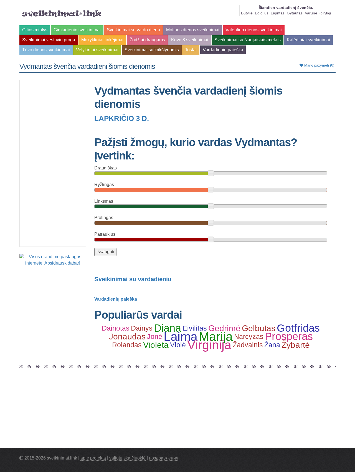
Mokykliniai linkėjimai (102, 39)
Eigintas (278, 13)
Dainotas (116, 328)
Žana (272, 345)
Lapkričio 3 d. (121, 118)
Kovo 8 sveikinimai (189, 39)
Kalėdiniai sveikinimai (308, 39)
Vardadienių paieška (223, 49)
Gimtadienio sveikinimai (77, 29)
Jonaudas (127, 337)
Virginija (209, 345)
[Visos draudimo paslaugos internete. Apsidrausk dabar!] (52, 259)
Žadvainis (248, 345)
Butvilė (247, 13)
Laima (180, 337)
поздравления (163, 458)
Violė (178, 345)
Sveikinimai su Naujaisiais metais (247, 39)
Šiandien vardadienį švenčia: (285, 7)
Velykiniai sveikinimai (97, 49)
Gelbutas (258, 328)
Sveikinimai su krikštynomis (152, 49)
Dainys (142, 328)
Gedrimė (224, 328)
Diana (167, 328)
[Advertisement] (53, 163)
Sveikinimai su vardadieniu (132, 279)
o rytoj (325, 13)
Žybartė (296, 345)
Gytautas (295, 13)
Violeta (156, 345)
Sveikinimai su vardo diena (133, 29)
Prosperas (289, 337)
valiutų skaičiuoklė (127, 458)
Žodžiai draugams (147, 39)
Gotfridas (298, 328)
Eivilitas (194, 328)
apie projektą (93, 458)
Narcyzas (248, 336)
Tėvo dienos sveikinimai (46, 49)
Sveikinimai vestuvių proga (48, 39)
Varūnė (311, 13)
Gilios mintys (34, 29)
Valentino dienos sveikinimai (253, 29)
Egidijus (261, 13)
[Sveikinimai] (61, 13)
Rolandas (127, 345)
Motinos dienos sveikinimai (192, 29)
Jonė (154, 336)
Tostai (191, 49)
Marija (216, 337)
